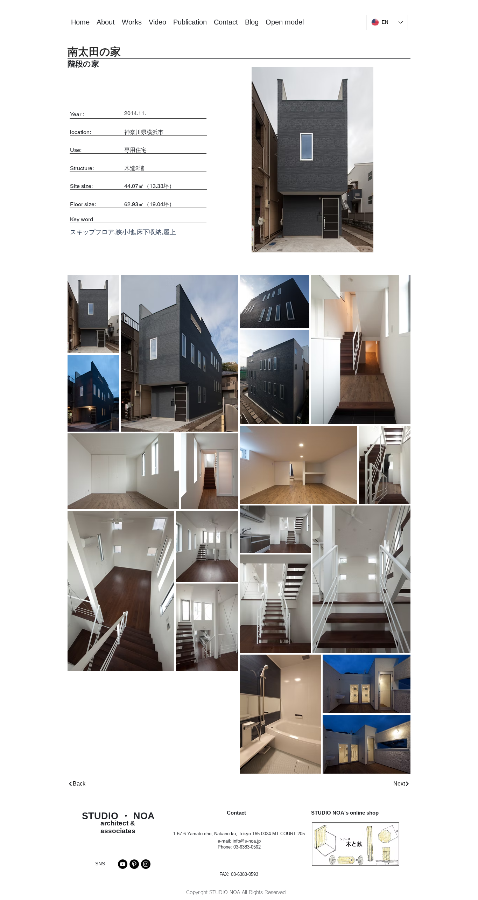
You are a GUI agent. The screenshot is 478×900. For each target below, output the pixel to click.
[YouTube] (122, 864)
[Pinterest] (134, 864)
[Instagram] (145, 864)
